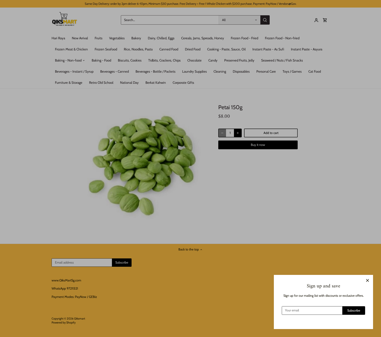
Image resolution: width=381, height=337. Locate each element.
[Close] (367, 280)
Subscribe (353, 310)
